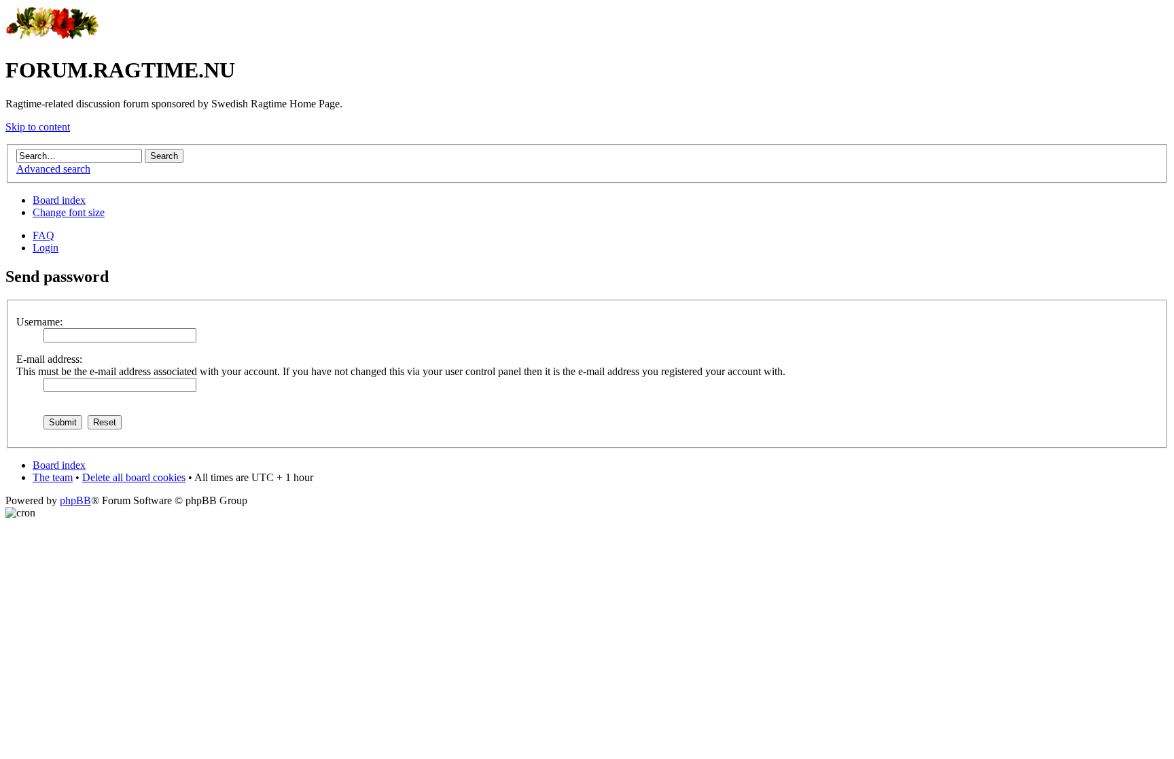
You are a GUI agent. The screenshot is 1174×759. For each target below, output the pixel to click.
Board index (59, 200)
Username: (39, 322)
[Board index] (52, 37)
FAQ (43, 235)
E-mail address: (49, 359)
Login (45, 247)
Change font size (69, 212)
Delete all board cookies (133, 477)
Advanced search (53, 169)
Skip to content (37, 127)
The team (53, 477)
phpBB (75, 500)
